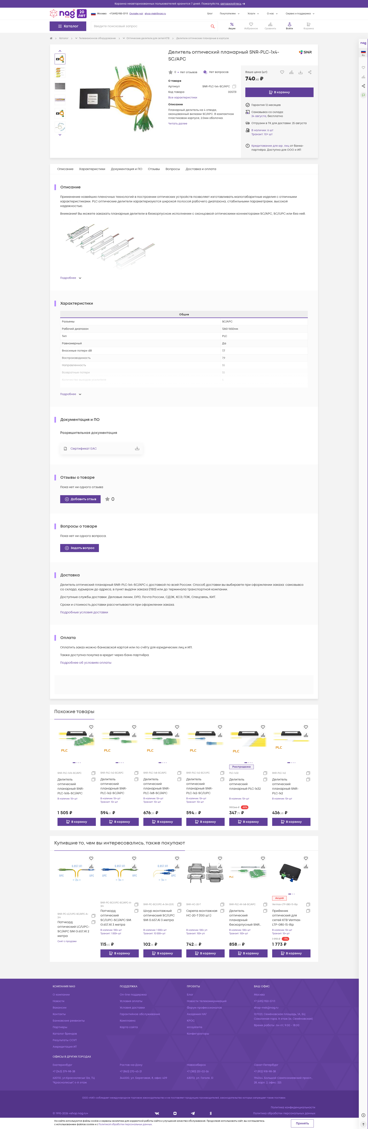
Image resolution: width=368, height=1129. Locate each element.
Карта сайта (129, 1027)
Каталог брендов (65, 1034)
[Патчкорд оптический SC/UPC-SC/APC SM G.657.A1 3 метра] (119, 873)
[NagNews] (193, 1113)
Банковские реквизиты (69, 1021)
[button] (184, 4)
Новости (58, 1001)
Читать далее (177, 123)
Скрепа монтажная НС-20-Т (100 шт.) (201, 913)
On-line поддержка (133, 994)
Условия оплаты (131, 1001)
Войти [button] (289, 28)
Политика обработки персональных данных (284, 1113)
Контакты (59, 1014)
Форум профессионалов (204, 1008)
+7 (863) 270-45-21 (131, 1071)
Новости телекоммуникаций (207, 1001)
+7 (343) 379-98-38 (64, 1071)
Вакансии (60, 1008)
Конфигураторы (198, 1034)
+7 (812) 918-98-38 (265, 1071)
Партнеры (60, 1027)
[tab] (65, 169)
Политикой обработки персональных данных (125, 1124)
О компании (61, 994)
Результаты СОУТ (65, 1040)
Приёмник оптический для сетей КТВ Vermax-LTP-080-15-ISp (286, 918)
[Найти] (212, 26)
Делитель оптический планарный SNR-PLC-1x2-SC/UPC (199, 786)
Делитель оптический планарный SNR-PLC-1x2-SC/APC (113, 786)
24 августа (258, 116)
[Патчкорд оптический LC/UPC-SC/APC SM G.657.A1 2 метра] (77, 873)
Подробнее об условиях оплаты (85, 663)
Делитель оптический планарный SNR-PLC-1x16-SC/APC (71, 786)
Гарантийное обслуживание (140, 1014)
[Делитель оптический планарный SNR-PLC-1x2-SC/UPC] (205, 741)
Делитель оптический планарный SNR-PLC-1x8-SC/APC (156, 786)
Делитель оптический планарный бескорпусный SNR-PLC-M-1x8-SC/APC (245, 918)
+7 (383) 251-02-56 (198, 1071)
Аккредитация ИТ (65, 1047)
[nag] (210, 1113)
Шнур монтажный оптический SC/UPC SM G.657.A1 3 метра (159, 915)
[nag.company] (157, 1113)
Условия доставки (132, 1008)
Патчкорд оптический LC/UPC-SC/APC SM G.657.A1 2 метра (74, 929)
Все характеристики (182, 97)
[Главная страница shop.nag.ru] (68, 13)
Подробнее (68, 278)
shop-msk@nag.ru (155, 13)
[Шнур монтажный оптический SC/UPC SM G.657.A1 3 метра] (162, 873)
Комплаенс (128, 1021)
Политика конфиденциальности (293, 1107)
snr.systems (194, 1027)
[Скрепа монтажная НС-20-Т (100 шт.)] (205, 873)
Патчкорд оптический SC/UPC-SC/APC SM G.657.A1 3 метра (115, 918)
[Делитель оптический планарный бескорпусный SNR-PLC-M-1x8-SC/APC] (248, 873)
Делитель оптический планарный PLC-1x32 (245, 784)
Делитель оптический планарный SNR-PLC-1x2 (285, 786)
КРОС (191, 1021)
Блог (210, 13)
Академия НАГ (197, 1014)
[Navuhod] (175, 1113)
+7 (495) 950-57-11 (118, 13)
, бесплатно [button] (267, 116)
